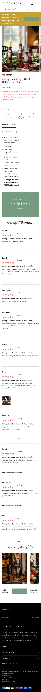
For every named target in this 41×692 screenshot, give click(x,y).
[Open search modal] (28, 3)
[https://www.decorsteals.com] (20, 204)
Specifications (9, 125)
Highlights (7, 132)
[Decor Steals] (14, 3)
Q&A (17, 132)
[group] (20, 240)
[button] (6, 400)
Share (7, 109)
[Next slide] (36, 570)
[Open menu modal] (38, 3)
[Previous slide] (5, 570)
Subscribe (35, 617)
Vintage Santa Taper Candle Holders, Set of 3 (17, 239)
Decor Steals (15, 671)
